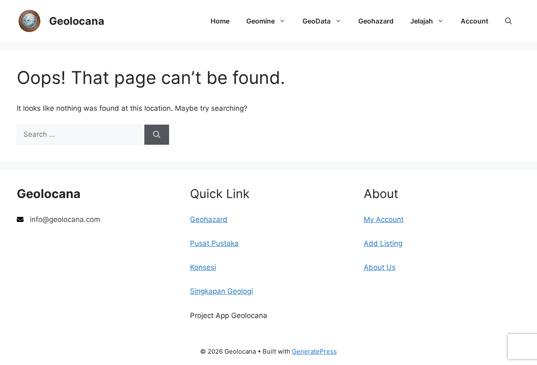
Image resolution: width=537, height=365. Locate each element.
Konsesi (203, 267)
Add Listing (383, 243)
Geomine (260, 21)
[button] (508, 21)
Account (474, 21)
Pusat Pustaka (214, 243)
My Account (384, 219)
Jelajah (421, 21)
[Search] (156, 135)
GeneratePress (314, 351)
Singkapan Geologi (221, 291)
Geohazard (376, 21)
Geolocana (76, 21)
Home (220, 21)
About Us (380, 267)
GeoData (316, 21)
